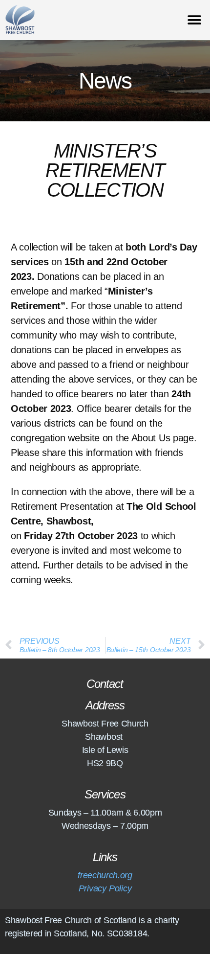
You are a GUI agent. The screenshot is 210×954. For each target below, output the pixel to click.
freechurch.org (105, 875)
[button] (194, 20)
